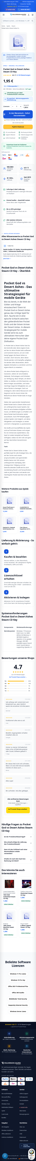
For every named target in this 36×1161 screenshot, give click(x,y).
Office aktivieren (6, 1134)
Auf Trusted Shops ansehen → (18, 677)
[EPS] (13, 1083)
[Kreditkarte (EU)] (21, 1083)
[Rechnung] (5, 1083)
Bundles (4, 1117)
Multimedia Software (7, 1107)
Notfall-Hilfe (24, 1107)
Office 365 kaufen (18, 993)
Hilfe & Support (24, 1093)
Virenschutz (5, 1100)
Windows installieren (7, 1130)
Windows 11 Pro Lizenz (18, 974)
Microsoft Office (6, 1097)
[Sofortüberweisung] (13, 1079)
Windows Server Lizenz (18, 1011)
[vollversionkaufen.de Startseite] (11, 1063)
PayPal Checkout (18, 127)
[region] (18, 637)
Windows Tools (6, 1104)
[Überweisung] (29, 1079)
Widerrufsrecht (24, 1141)
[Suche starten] (32, 21)
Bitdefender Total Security (18, 999)
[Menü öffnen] (4, 15)
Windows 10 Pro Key (18, 980)
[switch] (31, 1158)
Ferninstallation (24, 1100)
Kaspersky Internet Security (18, 1005)
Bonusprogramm (24, 1114)
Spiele (3, 1111)
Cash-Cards (5, 1114)
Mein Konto (23, 1111)
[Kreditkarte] (21, 1079)
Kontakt (22, 1104)
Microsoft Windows (7, 1093)
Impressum (23, 1137)
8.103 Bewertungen (23, 75)
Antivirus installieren (7, 1137)
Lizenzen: (6, 106)
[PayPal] (5, 1079)
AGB (21, 1134)
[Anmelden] (28, 15)
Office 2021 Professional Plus (18, 986)
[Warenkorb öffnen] (32, 15)
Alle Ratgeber (5, 1127)
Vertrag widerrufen (26, 1145)
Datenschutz (23, 1130)
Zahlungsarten (24, 1097)
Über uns (22, 1127)
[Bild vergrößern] (24, 47)
